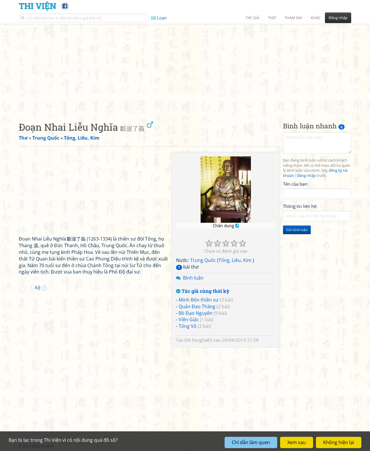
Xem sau (296, 442)
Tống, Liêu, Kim (236, 260)
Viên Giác (189, 319)
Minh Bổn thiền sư (199, 300)
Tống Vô (188, 326)
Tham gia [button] (293, 17)
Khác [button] (316, 17)
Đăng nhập (338, 17)
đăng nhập (306, 175)
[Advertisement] (185, 67)
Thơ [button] (272, 17)
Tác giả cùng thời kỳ (205, 291)
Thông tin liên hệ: (300, 206)
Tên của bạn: (295, 184)
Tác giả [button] (252, 17)
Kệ (37, 287)
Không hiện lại (338, 442)
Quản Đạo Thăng (197, 306)
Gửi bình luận (297, 230)
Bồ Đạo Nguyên (195, 313)
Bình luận (193, 278)
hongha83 (202, 340)
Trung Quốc (203, 260)
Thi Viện (37, 5)
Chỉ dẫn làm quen (251, 442)
